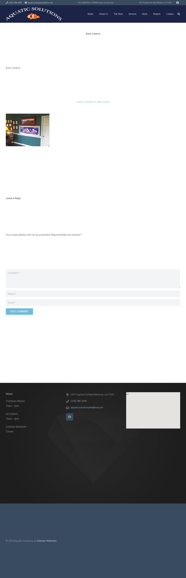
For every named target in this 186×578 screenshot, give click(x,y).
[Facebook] (177, 2)
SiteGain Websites (47, 540)
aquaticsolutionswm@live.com (87, 407)
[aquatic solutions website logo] (34, 14)
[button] (178, 14)
